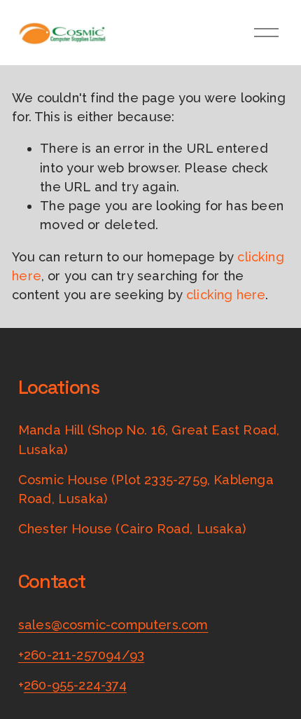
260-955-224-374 (75, 685)
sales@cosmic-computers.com (113, 624)
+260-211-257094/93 (81, 655)
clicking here (225, 294)
